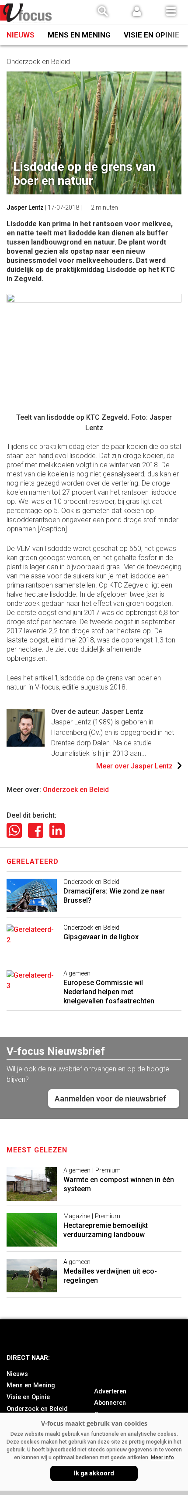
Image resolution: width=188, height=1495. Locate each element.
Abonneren (110, 1403)
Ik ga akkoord (94, 1473)
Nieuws (21, 35)
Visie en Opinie (151, 35)
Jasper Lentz (25, 207)
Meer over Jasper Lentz (134, 766)
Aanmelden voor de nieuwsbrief (110, 1098)
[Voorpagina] (26, 13)
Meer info (162, 1457)
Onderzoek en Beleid (76, 789)
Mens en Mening (79, 35)
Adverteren (110, 1391)
